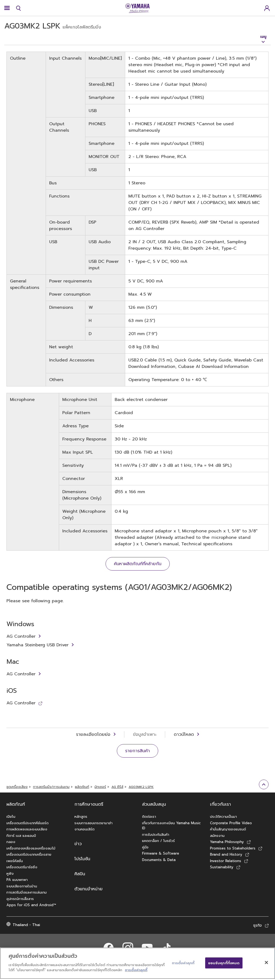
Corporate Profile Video (231, 823)
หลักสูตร (80, 816)
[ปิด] (266, 962)
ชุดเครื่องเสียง (17, 786)
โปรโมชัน (82, 859)
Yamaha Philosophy (227, 841)
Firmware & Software (160, 853)
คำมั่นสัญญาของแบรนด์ (228, 829)
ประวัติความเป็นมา (223, 816)
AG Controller (20, 636)
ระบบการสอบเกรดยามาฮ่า (93, 823)
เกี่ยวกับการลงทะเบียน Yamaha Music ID (171, 825)
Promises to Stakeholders (232, 848)
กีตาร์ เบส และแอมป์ (21, 835)
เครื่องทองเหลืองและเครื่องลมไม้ (30, 848)
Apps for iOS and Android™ (31, 905)
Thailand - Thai (26, 925)
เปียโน (10, 816)
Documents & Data (159, 859)
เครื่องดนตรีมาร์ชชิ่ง (21, 867)
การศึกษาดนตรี (88, 804)
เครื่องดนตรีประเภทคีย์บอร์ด (27, 823)
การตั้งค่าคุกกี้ (136, 970)
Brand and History (226, 854)
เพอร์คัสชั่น (14, 860)
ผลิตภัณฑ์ (82, 786)
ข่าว (78, 844)
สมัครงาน (217, 835)
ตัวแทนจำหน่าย (88, 889)
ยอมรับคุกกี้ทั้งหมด (224, 962)
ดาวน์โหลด (184, 734)
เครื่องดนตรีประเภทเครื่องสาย (28, 854)
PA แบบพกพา (17, 879)
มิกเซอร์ (100, 786)
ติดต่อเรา (149, 816)
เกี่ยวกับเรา (220, 804)
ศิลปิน (79, 874)
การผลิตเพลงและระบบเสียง (26, 829)
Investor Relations (225, 860)
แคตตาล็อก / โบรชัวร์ (158, 840)
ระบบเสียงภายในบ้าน (21, 886)
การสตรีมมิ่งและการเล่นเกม (26, 892)
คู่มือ (145, 847)
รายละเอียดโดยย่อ (93, 734)
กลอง (10, 841)
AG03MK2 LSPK (141, 786)
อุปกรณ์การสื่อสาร (20, 898)
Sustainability (221, 867)
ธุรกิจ (257, 925)
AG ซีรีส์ (117, 786)
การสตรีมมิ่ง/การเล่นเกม (51, 786)
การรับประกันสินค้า (155, 834)
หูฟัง (10, 873)
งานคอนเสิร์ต (84, 829)
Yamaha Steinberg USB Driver (37, 645)
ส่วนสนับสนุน (154, 804)
